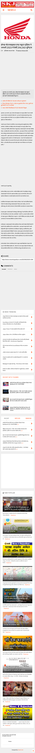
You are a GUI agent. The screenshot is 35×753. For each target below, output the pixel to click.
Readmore (13, 515)
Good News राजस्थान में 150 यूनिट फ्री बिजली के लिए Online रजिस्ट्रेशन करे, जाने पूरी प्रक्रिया (17, 529)
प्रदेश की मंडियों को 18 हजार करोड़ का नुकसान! (14, 101)
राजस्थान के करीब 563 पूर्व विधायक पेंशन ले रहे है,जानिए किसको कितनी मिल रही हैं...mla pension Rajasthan (17, 599)
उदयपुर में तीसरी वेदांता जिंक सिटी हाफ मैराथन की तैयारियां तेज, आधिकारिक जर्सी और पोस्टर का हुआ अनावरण (20, 409)
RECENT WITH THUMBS (11, 377)
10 (5, 712)
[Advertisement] (17, 71)
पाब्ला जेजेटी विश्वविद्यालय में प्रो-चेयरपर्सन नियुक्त (14, 108)
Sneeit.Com (20, 749)
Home (9, 741)
